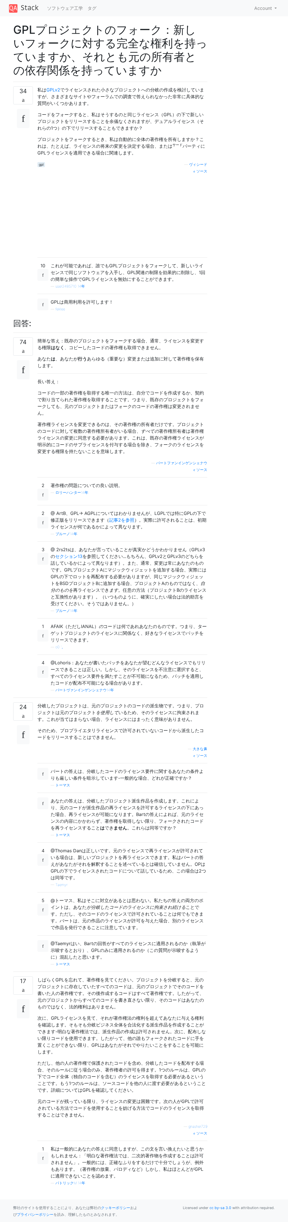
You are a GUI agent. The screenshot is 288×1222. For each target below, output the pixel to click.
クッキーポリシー (115, 1208)
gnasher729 (197, 1126)
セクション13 (68, 556)
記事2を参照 (121, 520)
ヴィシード (198, 164)
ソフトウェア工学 (65, 8)
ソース (201, 171)
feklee (60, 309)
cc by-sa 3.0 (220, 1208)
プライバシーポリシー (35, 1214)
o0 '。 (60, 647)
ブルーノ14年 (66, 534)
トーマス (62, 785)
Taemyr (61, 885)
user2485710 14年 (70, 286)
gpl (41, 164)
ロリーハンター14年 (71, 492)
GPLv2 (53, 90)
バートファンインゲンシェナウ (181, 463)
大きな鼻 (200, 749)
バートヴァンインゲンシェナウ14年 (84, 690)
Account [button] (263, 8)
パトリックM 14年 (70, 1183)
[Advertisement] (122, 213)
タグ (91, 8)
